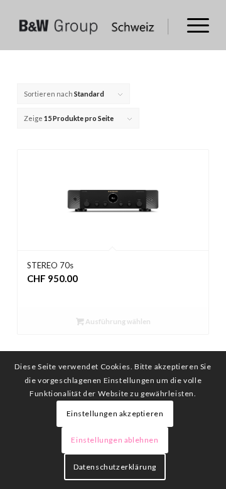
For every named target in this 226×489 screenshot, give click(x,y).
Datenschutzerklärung (114, 466)
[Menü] (192, 25)
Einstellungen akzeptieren (115, 413)
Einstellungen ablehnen (114, 439)
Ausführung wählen (117, 321)
